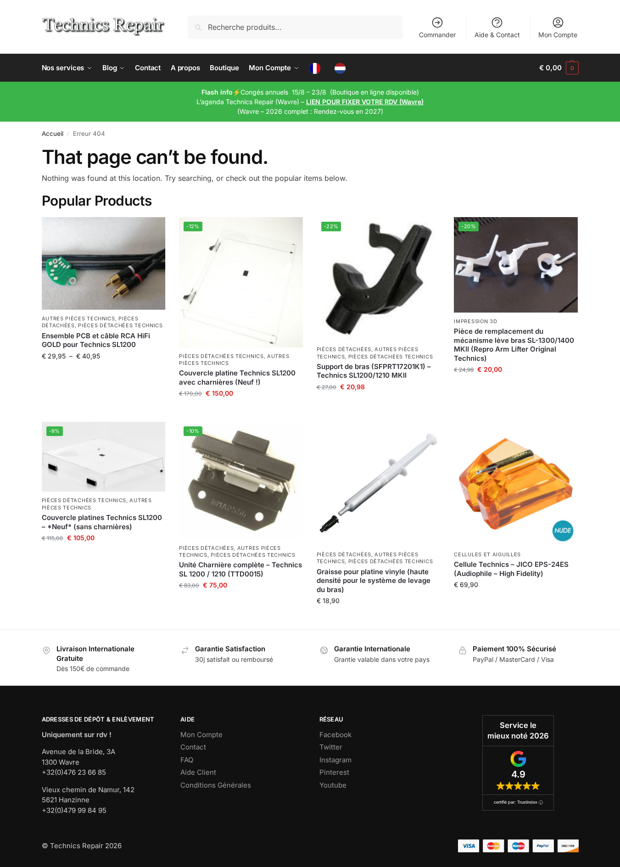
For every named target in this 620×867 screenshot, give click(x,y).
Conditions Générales (215, 785)
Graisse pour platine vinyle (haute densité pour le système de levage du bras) (373, 580)
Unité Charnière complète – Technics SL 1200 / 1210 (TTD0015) (240, 569)
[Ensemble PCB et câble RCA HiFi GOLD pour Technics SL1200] (104, 263)
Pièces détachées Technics (120, 325)
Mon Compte (557, 35)
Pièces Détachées (344, 349)
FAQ (186, 759)
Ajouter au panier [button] (240, 412)
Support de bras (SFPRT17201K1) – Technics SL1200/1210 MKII (374, 371)
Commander (437, 35)
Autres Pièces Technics (78, 318)
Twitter (330, 747)
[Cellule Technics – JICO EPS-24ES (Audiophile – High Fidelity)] (516, 484)
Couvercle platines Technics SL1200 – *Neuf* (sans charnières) (102, 522)
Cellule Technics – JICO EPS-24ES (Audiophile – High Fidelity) (511, 569)
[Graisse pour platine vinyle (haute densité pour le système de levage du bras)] (379, 484)
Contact (193, 747)
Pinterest (334, 772)
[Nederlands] (342, 68)
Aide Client (198, 772)
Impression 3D (475, 321)
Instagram (335, 759)
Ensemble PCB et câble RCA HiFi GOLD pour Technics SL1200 (96, 340)
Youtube (332, 785)
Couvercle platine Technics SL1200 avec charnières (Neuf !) (237, 377)
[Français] (317, 68)
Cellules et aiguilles (487, 554)
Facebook (335, 734)
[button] (558, 68)
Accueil (52, 133)
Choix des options (103, 375)
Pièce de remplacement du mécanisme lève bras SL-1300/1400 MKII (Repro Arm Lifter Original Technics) (514, 345)
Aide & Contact (497, 35)
